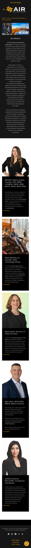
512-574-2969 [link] (15, 3)
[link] (15, 9)
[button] (4, 9)
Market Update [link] (15, 540)
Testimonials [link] (15, 542)
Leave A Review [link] (15, 544)
